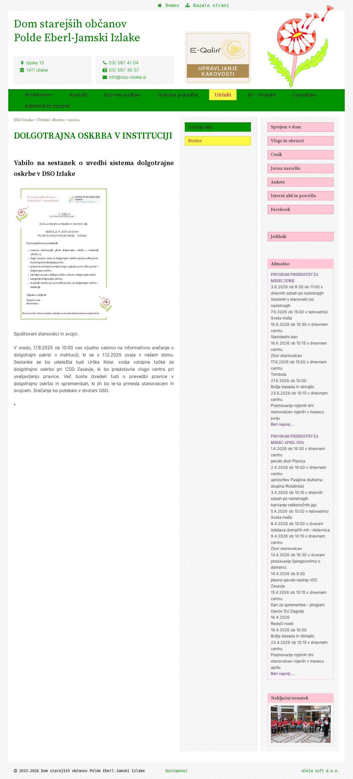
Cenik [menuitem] (276, 154)
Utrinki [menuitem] (223, 94)
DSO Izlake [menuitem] (24, 120)
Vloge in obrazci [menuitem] (287, 140)
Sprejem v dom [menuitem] (286, 127)
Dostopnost (176, 771)
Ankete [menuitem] (278, 182)
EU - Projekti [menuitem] (262, 94)
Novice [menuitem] (59, 120)
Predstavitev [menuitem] (39, 94)
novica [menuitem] (73, 120)
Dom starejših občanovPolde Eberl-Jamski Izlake (77, 30)
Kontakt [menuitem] (78, 94)
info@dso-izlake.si (127, 77)
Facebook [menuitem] (280, 209)
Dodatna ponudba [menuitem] (177, 94)
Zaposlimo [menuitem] (304, 94)
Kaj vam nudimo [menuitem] (122, 94)
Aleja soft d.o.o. (320, 771)
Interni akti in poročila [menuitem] (293, 195)
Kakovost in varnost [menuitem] (47, 105)
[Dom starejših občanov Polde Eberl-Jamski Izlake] (301, 50)
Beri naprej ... (283, 424)
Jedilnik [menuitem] (278, 236)
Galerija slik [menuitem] (200, 127)
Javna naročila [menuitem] (285, 168)
